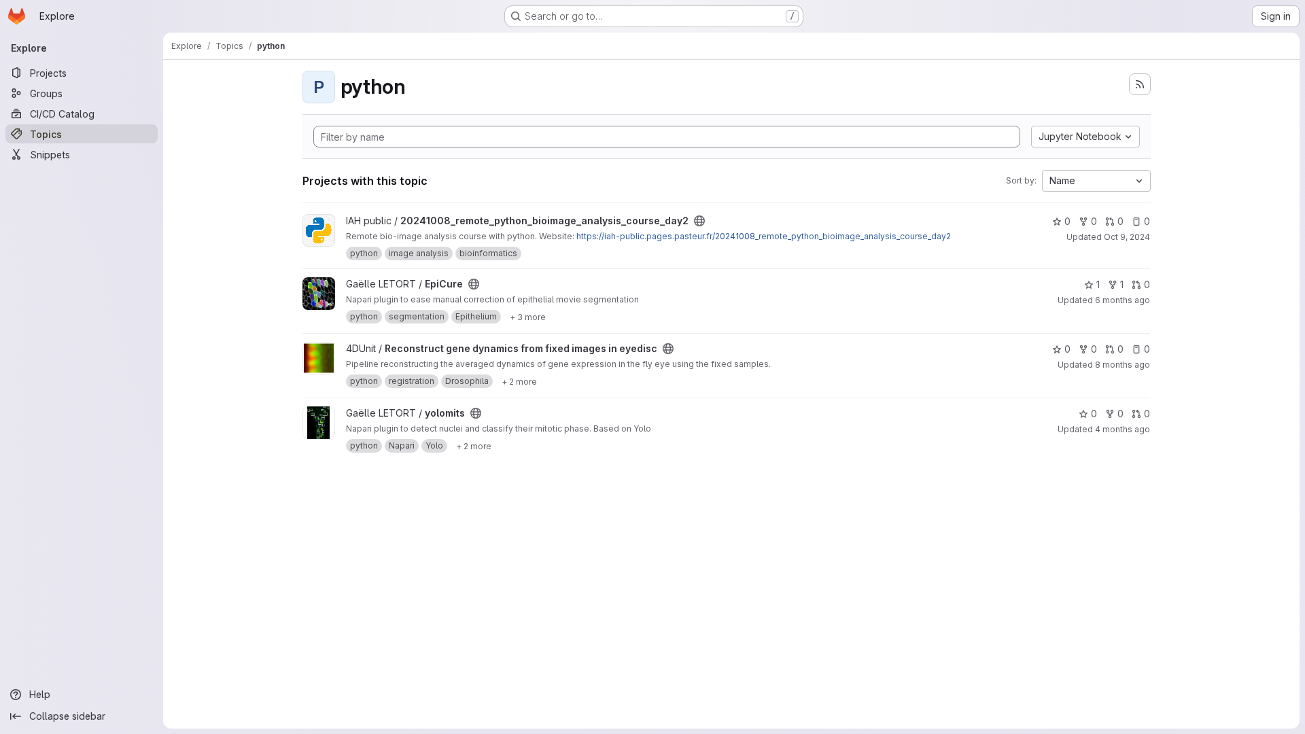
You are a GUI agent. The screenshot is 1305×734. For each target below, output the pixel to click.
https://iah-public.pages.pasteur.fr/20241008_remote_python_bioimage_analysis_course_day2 (763, 236)
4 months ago (1122, 429)
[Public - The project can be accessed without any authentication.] (699, 220)
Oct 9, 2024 (1127, 237)
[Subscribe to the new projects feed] (1140, 84)
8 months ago (1122, 365)
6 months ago (1122, 300)
